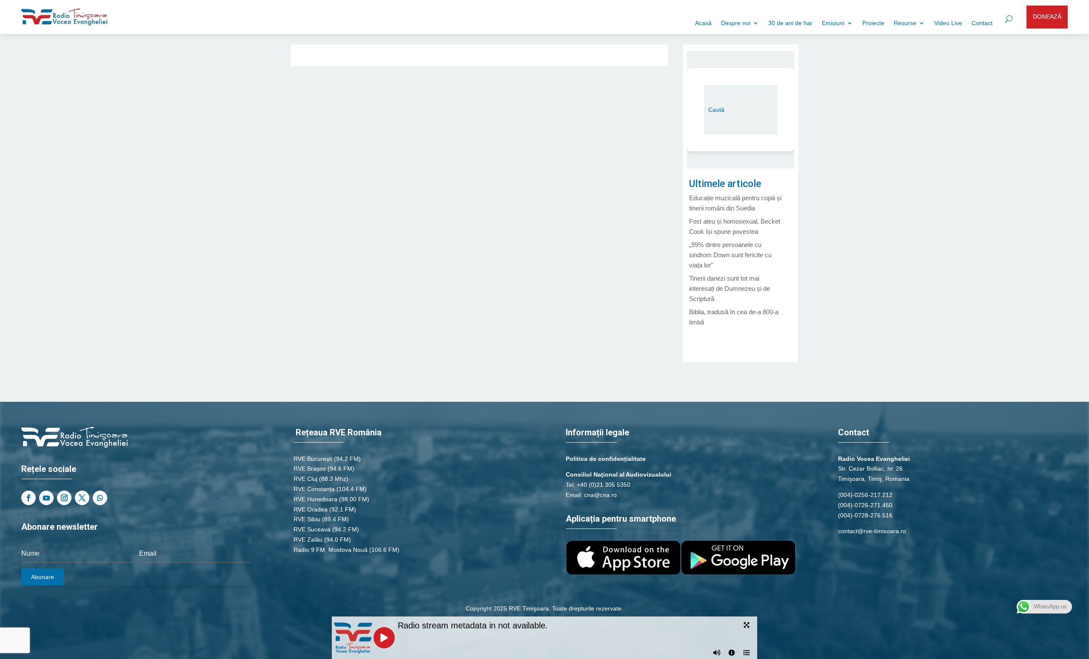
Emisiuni (833, 23)
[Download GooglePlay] (738, 572)
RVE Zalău (308, 539)
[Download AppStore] (623, 572)
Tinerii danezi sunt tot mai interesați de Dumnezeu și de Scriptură (729, 288)
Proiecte (873, 23)
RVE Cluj (305, 478)
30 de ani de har (790, 23)
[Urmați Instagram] (64, 498)
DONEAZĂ (1047, 16)
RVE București (313, 458)
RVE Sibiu (307, 519)
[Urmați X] (82, 498)
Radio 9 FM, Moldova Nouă (331, 549)
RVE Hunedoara (315, 499)
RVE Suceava (312, 529)
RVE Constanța (314, 489)
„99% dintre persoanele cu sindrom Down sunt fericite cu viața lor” (730, 255)
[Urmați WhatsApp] (100, 498)
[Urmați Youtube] (46, 498)
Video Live (948, 23)
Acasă (703, 23)
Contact (982, 23)
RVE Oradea (311, 509)
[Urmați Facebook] (28, 498)
